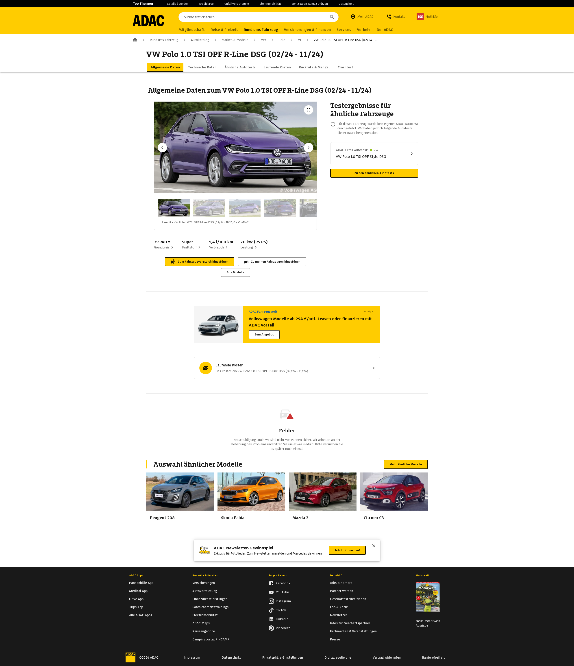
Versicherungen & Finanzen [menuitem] (307, 29)
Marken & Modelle (235, 40)
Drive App (136, 599)
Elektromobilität (270, 4)
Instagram (283, 601)
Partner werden (341, 591)
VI (299, 40)
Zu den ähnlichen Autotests (374, 173)
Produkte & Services (205, 575)
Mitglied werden (178, 4)
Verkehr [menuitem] (364, 29)
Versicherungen (203, 583)
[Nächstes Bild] (308, 147)
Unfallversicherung (236, 4)
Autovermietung (204, 591)
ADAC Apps (136, 575)
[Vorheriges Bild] (162, 147)
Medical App (138, 591)
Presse (335, 639)
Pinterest (283, 628)
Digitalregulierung (337, 657)
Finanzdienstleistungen (209, 599)
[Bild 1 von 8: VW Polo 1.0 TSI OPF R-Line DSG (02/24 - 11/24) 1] (174, 208)
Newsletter (338, 615)
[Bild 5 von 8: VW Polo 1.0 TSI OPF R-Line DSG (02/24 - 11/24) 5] (315, 208)
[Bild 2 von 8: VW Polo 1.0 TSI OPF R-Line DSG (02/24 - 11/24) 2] (209, 208)
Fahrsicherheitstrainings (210, 607)
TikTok (281, 610)
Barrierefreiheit (433, 657)
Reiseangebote (203, 631)
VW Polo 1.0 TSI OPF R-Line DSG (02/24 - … (346, 40)
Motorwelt (422, 575)
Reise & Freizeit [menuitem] (224, 29)
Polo (281, 40)
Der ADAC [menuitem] (385, 29)
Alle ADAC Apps (140, 615)
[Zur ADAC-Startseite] (148, 20)
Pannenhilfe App (141, 583)
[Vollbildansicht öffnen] (308, 110)
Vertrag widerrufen (387, 657)
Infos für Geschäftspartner (350, 623)
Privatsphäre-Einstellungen (282, 657)
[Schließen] (373, 546)
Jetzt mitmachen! (347, 550)
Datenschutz (231, 657)
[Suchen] (332, 17)
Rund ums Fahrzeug (164, 40)
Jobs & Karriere (341, 583)
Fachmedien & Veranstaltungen (353, 631)
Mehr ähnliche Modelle (405, 464)
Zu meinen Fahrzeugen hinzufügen (275, 261)
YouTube (282, 592)
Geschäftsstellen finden (348, 599)
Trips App (136, 607)
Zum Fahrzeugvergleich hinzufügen (203, 261)
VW (263, 40)
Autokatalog (200, 40)
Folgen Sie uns (278, 575)
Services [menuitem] (344, 29)
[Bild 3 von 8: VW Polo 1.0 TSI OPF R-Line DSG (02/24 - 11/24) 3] (245, 208)
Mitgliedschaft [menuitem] (191, 29)
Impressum (192, 657)
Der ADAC (336, 575)
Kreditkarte (206, 4)
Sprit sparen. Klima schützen (310, 4)
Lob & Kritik (339, 607)
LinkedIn (282, 619)
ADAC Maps (201, 623)
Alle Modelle (235, 272)
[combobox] (258, 17)
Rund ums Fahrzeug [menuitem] (261, 29)
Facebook (283, 583)
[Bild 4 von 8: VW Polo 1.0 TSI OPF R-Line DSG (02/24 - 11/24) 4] (280, 208)
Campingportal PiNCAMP (211, 639)
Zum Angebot (264, 334)
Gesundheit (346, 4)
